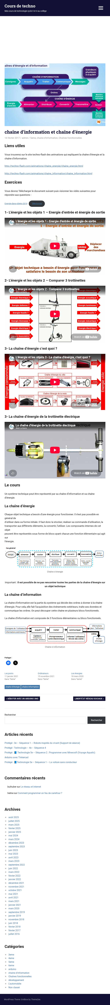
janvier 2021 (14, 905)
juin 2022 (13, 868)
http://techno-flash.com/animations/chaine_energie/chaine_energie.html (44, 166)
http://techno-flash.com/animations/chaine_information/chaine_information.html (48, 173)
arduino (12, 969)
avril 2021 (13, 897)
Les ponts (9, 673)
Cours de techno (20, 6)
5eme (33, 138)
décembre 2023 (16, 842)
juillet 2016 (14, 934)
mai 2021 (13, 894)
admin (25, 138)
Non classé (14, 987)
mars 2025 (13, 824)
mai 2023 (13, 853)
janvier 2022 (14, 879)
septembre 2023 (16, 846)
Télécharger (37, 203)
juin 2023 (13, 850)
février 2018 (14, 926)
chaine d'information (47, 138)
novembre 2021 (16, 886)
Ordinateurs (43, 673)
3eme (11, 954)
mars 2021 (13, 901)
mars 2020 (13, 908)
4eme (11, 958)
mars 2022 (13, 872)
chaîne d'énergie (13, 687)
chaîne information (30, 687)
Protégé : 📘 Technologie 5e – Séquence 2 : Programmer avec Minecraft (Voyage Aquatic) (50, 752)
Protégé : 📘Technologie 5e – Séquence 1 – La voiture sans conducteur (41, 762)
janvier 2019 (14, 915)
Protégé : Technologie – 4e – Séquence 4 (25, 747)
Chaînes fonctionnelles (70, 138)
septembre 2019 (16, 912)
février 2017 (14, 930)
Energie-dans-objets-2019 (16, 203)
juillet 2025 (14, 821)
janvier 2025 (14, 832)
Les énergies (76, 673)
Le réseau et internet (31, 786)
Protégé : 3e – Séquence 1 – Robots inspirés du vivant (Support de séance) (42, 743)
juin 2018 (13, 923)
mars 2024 (13, 839)
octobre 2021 (15, 890)
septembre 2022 (16, 864)
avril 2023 (13, 857)
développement (16, 980)
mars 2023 (13, 861)
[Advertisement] (55, 37)
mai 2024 (13, 835)
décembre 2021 (16, 883)
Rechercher (10, 714)
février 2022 (14, 875)
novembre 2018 (16, 919)
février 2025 (14, 828)
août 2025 (13, 817)
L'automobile (14, 983)
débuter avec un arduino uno (22, 699)
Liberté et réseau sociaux (88, 699)
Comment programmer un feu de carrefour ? (40, 793)
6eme (11, 965)
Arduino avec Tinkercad (16, 757)
